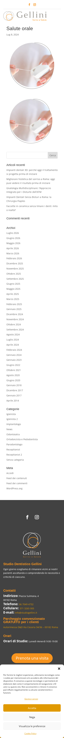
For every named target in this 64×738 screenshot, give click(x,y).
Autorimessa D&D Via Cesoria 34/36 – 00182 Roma (30, 627)
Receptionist (13, 449)
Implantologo (13, 424)
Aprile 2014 (12, 400)
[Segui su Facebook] (29, 4)
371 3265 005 (27, 608)
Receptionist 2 (14, 454)
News (9, 429)
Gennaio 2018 (13, 385)
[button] (59, 668)
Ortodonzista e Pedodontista (22, 439)
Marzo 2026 (12, 253)
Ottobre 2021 (13, 370)
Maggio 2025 (13, 288)
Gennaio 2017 (13, 395)
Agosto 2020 (13, 375)
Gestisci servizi (31, 698)
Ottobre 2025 (13, 273)
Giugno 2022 (13, 365)
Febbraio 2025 (14, 304)
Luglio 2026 (12, 233)
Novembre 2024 (15, 319)
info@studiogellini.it (25, 612)
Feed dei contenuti (16, 478)
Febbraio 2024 (14, 349)
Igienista (11, 414)
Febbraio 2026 (14, 258)
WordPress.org (14, 488)
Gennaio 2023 (13, 359)
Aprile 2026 (12, 248)
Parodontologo (14, 444)
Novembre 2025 (15, 268)
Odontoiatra (13, 434)
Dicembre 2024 (14, 314)
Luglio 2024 (12, 339)
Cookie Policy (30, 733)
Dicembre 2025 (14, 263)
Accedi (10, 473)
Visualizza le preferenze (32, 726)
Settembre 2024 (15, 329)
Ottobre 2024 (13, 324)
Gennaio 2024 (13, 354)
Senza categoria (15, 459)
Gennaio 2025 (13, 309)
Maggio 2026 (13, 243)
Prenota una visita (32, 658)
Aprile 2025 (12, 293)
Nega (32, 717)
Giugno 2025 (13, 283)
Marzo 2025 (12, 299)
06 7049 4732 (26, 604)
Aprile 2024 (12, 344)
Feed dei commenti (16, 483)
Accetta (32, 708)
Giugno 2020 (13, 380)
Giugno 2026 (13, 238)
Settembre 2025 (15, 278)
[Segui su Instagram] (34, 4)
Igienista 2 (12, 419)
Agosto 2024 (13, 334)
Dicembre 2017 (14, 390)
